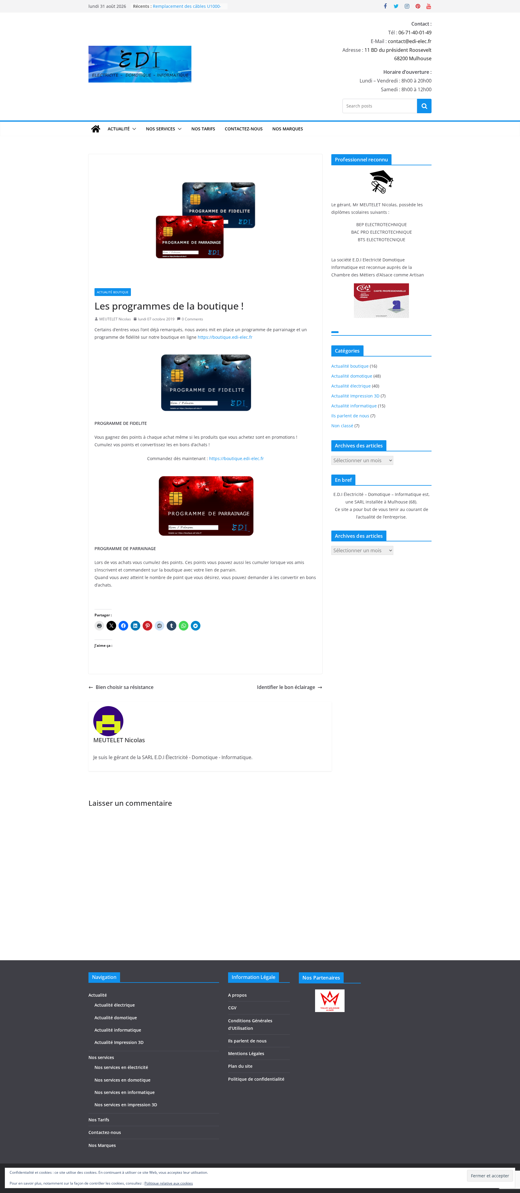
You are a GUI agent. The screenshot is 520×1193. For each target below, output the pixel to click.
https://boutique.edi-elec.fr (225, 337)
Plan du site (240, 1066)
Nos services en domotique (122, 1080)
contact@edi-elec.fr (410, 41)
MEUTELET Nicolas (115, 319)
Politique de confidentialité (256, 1079)
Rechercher (424, 105)
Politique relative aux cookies (168, 1183)
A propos (237, 995)
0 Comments (192, 319)
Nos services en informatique (124, 1092)
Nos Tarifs (203, 129)
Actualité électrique (351, 386)
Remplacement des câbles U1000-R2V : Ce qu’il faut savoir (187, 9)
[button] (133, 129)
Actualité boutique (112, 292)
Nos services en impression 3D (125, 1104)
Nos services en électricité (121, 1067)
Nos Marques (287, 129)
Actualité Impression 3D (355, 396)
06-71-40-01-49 (415, 32)
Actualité (119, 129)
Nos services (160, 129)
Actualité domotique (351, 376)
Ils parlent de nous (350, 416)
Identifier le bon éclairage (286, 687)
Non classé (342, 425)
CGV (232, 1008)
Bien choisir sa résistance (124, 687)
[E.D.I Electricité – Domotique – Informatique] (95, 129)
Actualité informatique (354, 406)
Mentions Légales (246, 1053)
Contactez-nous (244, 129)
